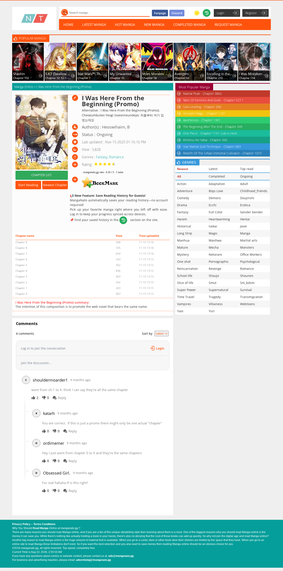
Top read (246, 169)
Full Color (216, 212)
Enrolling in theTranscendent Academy (220, 74)
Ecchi (212, 205)
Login (220, 13)
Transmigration (251, 297)
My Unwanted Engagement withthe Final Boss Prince (123, 74)
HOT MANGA (125, 24)
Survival (246, 290)
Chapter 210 (215, 78)
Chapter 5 (21, 265)
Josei (243, 226)
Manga (245, 233)
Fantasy (101, 157)
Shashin (19, 74)
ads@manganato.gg (121, 556)
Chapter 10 (117, 78)
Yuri (212, 311)
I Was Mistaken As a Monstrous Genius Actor (252, 74)
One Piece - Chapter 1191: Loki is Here (210, 133)
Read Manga (40, 528)
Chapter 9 (21, 242)
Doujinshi (247, 198)
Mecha (214, 247)
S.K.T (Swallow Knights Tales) (58, 74)
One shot (184, 261)
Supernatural (218, 290)
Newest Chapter (55, 185)
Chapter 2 (21, 282)
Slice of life (185, 283)
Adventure (185, 191)
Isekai (213, 226)
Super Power (186, 290)
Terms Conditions (44, 524)
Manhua (183, 240)
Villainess (216, 304)
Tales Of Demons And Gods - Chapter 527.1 (213, 100)
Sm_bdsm (247, 283)
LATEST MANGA (94, 24)
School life (184, 276)
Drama (182, 205)
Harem (182, 219)
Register (251, 13)
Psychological (250, 261)
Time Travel (185, 297)
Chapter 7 (84, 78)
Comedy (183, 198)
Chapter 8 (21, 248)
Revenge (215, 269)
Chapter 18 (149, 78)
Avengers (181, 74)
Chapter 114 (247, 78)
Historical (184, 226)
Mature (182, 247)
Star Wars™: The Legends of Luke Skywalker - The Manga (91, 74)
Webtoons (247, 304)
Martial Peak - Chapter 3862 (202, 93)
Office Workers (251, 254)
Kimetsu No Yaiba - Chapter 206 (205, 140)
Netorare (215, 254)
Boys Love (216, 191)
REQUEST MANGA (228, 24)
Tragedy (215, 297)
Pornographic (219, 261)
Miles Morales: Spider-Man (155, 74)
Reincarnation (187, 269)
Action (181, 184)
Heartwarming (219, 219)
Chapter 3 (21, 276)
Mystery (183, 254)
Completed (217, 176)
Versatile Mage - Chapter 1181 (204, 113)
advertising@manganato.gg (93, 560)
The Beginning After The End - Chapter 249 (212, 127)
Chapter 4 (21, 271)
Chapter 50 (181, 78)
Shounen (246, 276)
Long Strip (184, 233)
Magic (213, 233)
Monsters (247, 247)
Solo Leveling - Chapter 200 (202, 107)
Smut (212, 283)
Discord (177, 13)
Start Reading (28, 185)
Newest (182, 169)
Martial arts (248, 240)
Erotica (245, 205)
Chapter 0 (21, 294)
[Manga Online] (34, 18)
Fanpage (160, 13)
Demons (215, 198)
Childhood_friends (253, 191)
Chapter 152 (21, 78)
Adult (244, 184)
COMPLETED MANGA (189, 24)
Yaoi (180, 311)
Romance (116, 157)
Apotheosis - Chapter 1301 (201, 120)
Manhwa (215, 240)
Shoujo (214, 276)
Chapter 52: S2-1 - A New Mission (58, 78)
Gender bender (251, 212)
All (179, 176)
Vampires (184, 304)
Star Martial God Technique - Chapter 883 (212, 146)
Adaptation (217, 184)
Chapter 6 (21, 259)
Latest (213, 169)
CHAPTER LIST (41, 175)
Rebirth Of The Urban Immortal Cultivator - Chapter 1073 (222, 153)
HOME (68, 24)
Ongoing (246, 176)
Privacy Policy (21, 524)
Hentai (245, 219)
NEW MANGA (154, 24)
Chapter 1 (21, 288)
